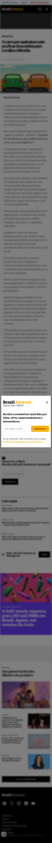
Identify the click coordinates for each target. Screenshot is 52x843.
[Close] (47, 402)
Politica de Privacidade (14, 442)
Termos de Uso (35, 442)
